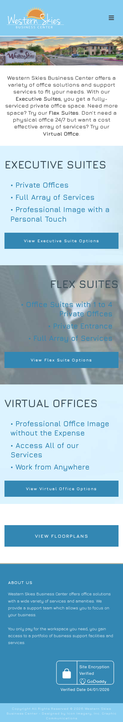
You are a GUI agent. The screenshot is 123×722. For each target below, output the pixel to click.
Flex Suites (64, 113)
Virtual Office (61, 134)
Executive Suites (38, 99)
